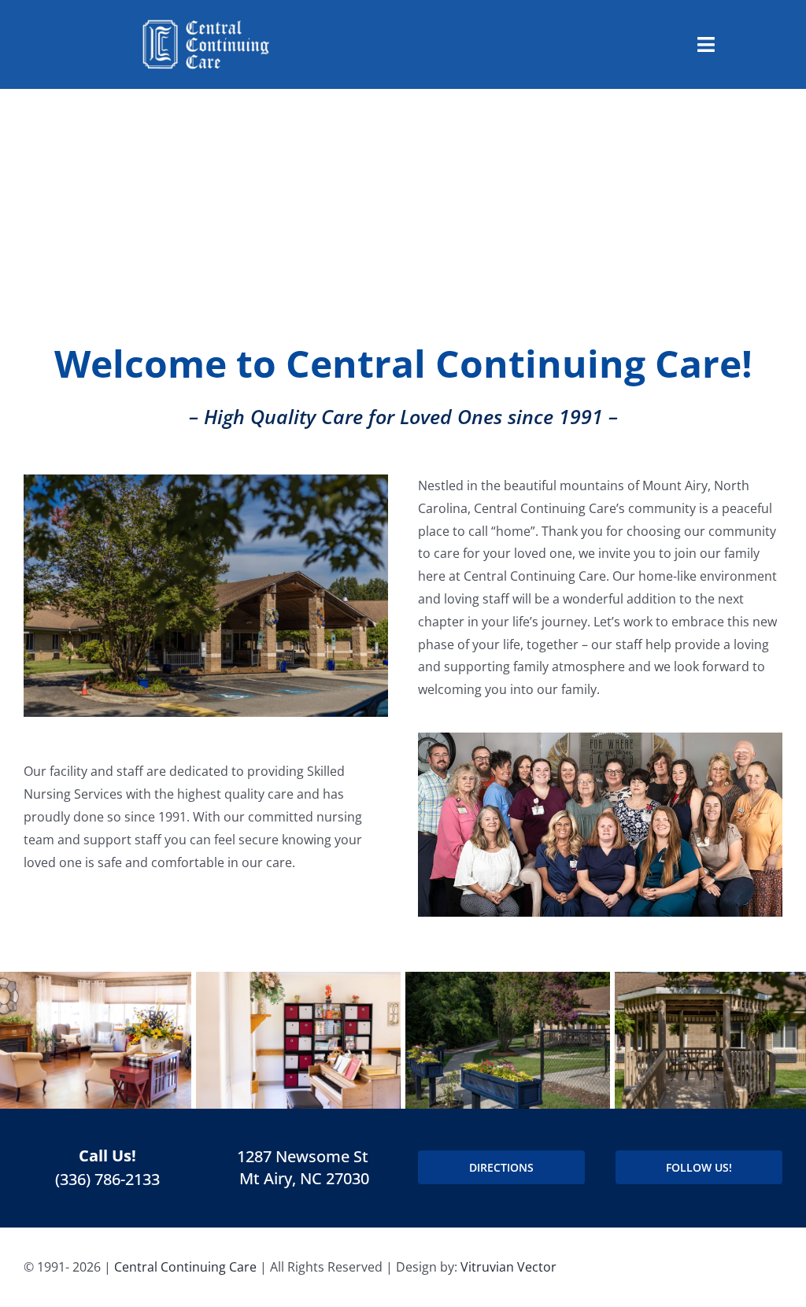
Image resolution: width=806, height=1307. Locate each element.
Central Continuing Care (185, 1267)
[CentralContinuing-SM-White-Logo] (206, 22)
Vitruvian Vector (508, 1267)
